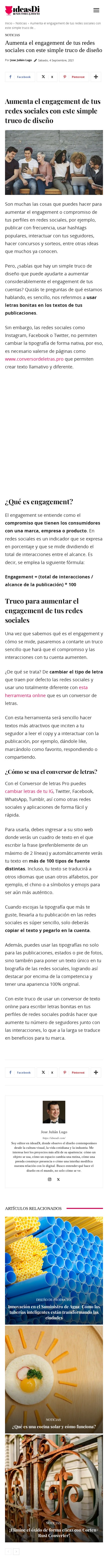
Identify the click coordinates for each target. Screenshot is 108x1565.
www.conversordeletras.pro (34, 359)
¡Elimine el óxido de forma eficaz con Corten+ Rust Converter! (54, 1532)
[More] (96, 77)
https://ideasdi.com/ (54, 1138)
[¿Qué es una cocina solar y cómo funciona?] (54, 1379)
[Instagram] (49, 1178)
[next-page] (16, 1551)
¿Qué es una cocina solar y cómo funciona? (54, 1426)
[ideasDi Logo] (29, 10)
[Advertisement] (54, 433)
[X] (58, 1178)
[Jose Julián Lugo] (54, 1112)
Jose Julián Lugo (21, 60)
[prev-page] (8, 1551)
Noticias (21, 23)
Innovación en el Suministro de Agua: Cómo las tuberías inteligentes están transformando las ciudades (54, 1312)
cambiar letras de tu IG (29, 791)
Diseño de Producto (53, 1299)
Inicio (8, 23)
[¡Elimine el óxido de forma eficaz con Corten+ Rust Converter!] (54, 1488)
